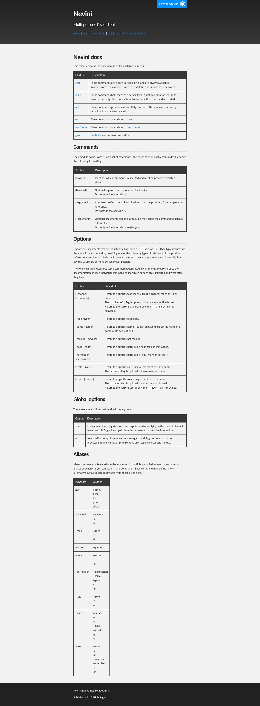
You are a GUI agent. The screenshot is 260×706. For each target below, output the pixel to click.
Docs (85, 33)
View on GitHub (168, 3)
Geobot (141, 33)
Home (76, 33)
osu (77, 119)
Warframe (128, 33)
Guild (102, 33)
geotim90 (104, 690)
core (77, 83)
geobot (79, 135)
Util (110, 33)
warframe (81, 127)
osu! (117, 33)
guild (78, 95)
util (77, 107)
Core (94, 33)
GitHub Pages (98, 697)
